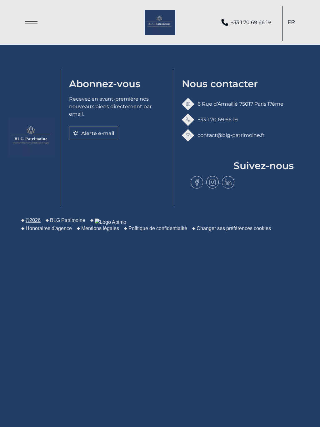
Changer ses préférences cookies (234, 228)
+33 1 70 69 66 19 (251, 22)
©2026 (33, 220)
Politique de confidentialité (157, 228)
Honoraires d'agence (49, 228)
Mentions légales (100, 228)
